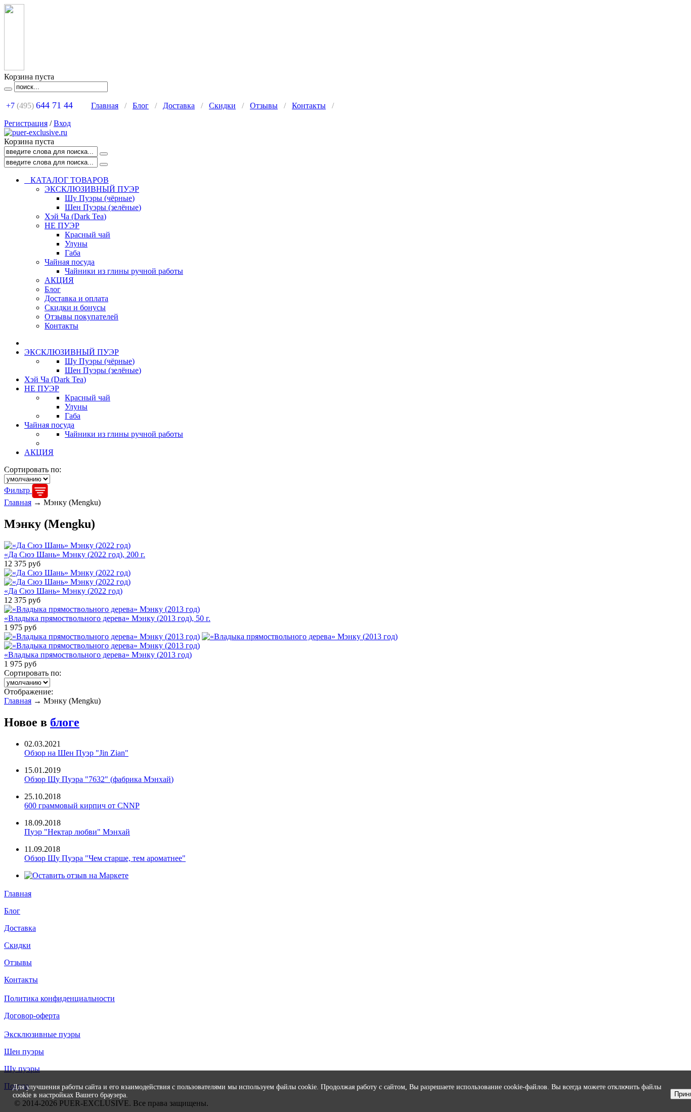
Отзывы (264, 105)
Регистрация (26, 123)
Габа (72, 253)
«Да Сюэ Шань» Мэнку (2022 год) (63, 591)
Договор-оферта (32, 1015)
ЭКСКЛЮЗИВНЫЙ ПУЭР (92, 189)
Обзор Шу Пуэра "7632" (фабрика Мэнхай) (99, 779)
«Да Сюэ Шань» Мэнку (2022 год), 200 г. (74, 554)
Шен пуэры (24, 1051)
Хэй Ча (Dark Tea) (75, 216)
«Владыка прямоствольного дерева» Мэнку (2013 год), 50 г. (107, 618)
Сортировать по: (32, 469)
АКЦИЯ (59, 280)
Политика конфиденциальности (59, 998)
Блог (141, 105)
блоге (64, 722)
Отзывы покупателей (81, 316)
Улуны (76, 243)
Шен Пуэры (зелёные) (103, 207)
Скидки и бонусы (75, 307)
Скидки (222, 105)
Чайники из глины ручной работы (124, 271)
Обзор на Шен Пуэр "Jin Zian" (76, 753)
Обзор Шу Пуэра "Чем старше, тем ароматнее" (105, 858)
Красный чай (87, 234)
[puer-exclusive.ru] (35, 132)
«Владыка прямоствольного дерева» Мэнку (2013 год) (98, 654)
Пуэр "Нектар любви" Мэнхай (77, 832)
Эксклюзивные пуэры (42, 1034)
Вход (62, 123)
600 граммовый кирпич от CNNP (82, 805)
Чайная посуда (70, 262)
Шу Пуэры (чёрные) (100, 198)
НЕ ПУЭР (62, 225)
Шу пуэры (22, 1068)
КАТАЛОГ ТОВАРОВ (66, 180)
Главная (104, 105)
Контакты (309, 105)
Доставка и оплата (76, 298)
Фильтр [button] (18, 490)
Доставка (179, 105)
